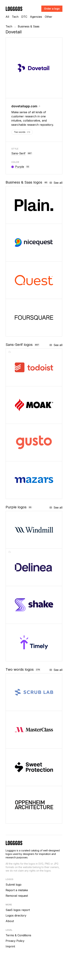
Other (48, 16)
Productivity (25, 382)
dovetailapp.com (24, 106)
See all (58, 182)
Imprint (10, 946)
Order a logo (52, 8)
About (10, 921)
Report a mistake (17, 890)
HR (20, 457)
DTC (24, 16)
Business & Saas (28, 26)
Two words (22, 132)
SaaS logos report (18, 910)
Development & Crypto (32, 619)
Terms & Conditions (18, 935)
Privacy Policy (15, 941)
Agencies (36, 16)
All (7, 16)
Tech (15, 16)
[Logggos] (14, 8)
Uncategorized (27, 419)
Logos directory (16, 915)
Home (21, 544)
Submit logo (13, 884)
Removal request (17, 895)
